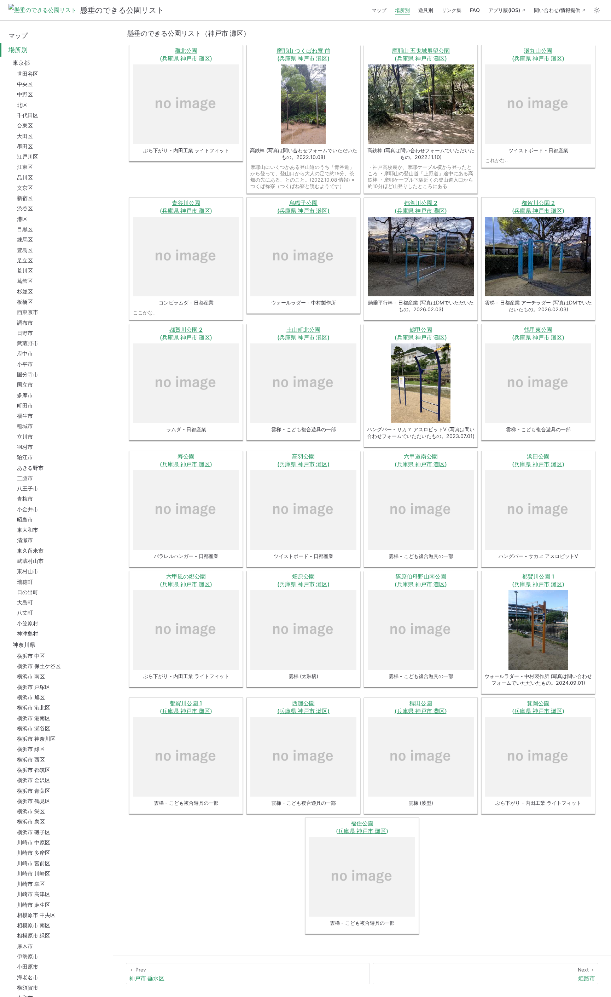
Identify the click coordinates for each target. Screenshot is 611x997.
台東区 (25, 125)
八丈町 (25, 612)
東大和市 (27, 529)
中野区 (25, 94)
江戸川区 (27, 156)
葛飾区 (25, 281)
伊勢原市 (27, 956)
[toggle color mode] (597, 10)
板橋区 (25, 301)
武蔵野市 (27, 343)
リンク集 (451, 10)
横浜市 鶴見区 (33, 801)
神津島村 (27, 633)
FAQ (475, 10)
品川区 (25, 177)
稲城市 (25, 426)
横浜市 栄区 (31, 811)
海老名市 (27, 977)
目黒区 (25, 229)
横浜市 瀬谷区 (33, 728)
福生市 (25, 415)
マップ (379, 10)
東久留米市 (30, 550)
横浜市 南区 (31, 676)
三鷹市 (25, 478)
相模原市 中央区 (36, 915)
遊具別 (425, 10)
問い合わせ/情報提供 (557, 10)
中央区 (25, 84)
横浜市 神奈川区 (36, 738)
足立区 (25, 260)
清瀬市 (25, 540)
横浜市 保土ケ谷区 (39, 666)
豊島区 (25, 250)
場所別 (402, 10)
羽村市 (25, 447)
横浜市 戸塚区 (33, 687)
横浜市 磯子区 (33, 832)
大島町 (25, 602)
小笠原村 (27, 623)
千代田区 (27, 115)
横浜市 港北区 (33, 707)
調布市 (25, 322)
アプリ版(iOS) (504, 10)
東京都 (21, 62)
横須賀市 (27, 987)
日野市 (25, 333)
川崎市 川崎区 (33, 873)
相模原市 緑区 (33, 935)
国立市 (25, 384)
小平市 (25, 364)
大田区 (25, 136)
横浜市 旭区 (31, 697)
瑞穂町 (25, 582)
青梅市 (25, 498)
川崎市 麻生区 (33, 904)
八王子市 (27, 488)
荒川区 (25, 270)
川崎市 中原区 (33, 842)
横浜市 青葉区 (33, 790)
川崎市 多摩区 (33, 852)
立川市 (25, 436)
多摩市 (25, 395)
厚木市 (25, 946)
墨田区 (25, 146)
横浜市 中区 (31, 656)
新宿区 (25, 198)
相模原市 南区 (33, 925)
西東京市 (27, 312)
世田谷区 (27, 73)
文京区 (25, 187)
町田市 (25, 405)
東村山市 (27, 571)
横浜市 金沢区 (33, 780)
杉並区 (25, 291)
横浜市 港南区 (33, 718)
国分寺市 (27, 374)
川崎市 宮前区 (33, 863)
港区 (22, 219)
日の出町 (27, 592)
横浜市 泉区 (31, 821)
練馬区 (25, 239)
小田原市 (27, 966)
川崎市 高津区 (33, 894)
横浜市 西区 (31, 759)
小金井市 (27, 509)
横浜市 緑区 (31, 749)
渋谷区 (25, 208)
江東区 (25, 167)
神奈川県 (24, 644)
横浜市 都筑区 (33, 770)
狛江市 (25, 457)
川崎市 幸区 (31, 884)
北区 (22, 105)
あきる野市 (30, 468)
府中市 (25, 353)
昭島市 (25, 519)
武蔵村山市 (30, 561)
